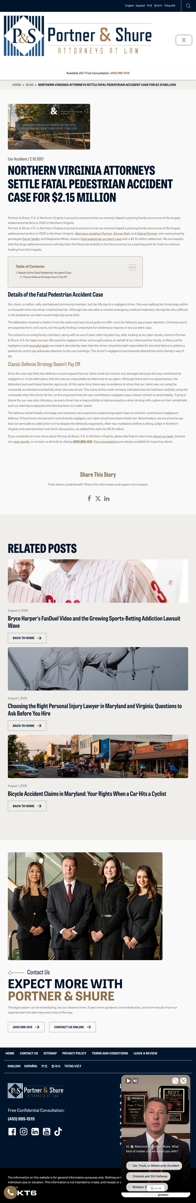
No (91, 611)
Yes (104, 611)
